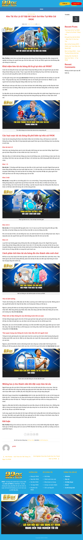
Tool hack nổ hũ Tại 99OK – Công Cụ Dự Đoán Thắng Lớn (72, 32)
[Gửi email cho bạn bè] (31, 434)
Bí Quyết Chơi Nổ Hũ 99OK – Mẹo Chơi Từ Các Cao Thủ (72, 39)
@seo (38, 24)
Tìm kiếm (67, 14)
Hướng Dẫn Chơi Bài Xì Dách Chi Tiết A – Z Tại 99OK (71, 58)
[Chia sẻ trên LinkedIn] (37, 434)
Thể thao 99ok (31, 14)
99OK (41, 9)
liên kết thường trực (43, 440)
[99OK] (9, 3)
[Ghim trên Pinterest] (34, 434)
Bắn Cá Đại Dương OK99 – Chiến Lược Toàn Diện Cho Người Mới (72, 46)
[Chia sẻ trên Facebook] (25, 434)
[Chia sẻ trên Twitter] (28, 434)
